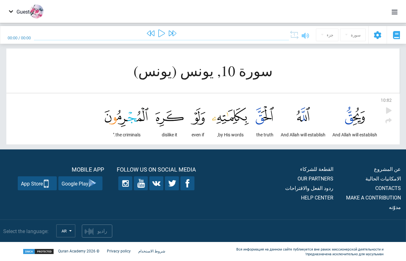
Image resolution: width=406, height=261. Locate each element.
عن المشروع (387, 169)
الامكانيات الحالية (383, 178)
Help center (317, 197)
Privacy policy (119, 250)
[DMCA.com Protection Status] (38, 251)
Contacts (388, 188)
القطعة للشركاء (316, 169)
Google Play (75, 183)
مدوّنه (395, 207)
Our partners (315, 178)
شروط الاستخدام (151, 250)
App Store (32, 183)
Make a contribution (373, 197)
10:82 (386, 100)
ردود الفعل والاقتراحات (309, 188)
